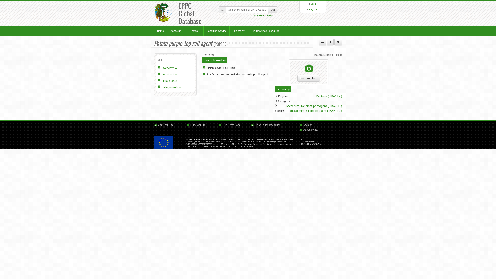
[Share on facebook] (330, 42)
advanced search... (265, 15)
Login (314, 3)
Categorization (171, 87)
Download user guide (267, 30)
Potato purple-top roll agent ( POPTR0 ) (315, 111)
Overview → (170, 68)
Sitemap (307, 125)
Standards (176, 30)
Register (313, 9)
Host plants (169, 81)
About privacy (310, 129)
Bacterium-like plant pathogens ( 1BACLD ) (314, 106)
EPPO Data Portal (232, 125)
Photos (194, 30)
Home (160, 30)
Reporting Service (216, 30)
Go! (273, 9)
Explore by (238, 30)
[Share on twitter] (338, 42)
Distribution (169, 74)
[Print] (322, 42)
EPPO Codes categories (267, 125)
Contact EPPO (165, 125)
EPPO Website (197, 125)
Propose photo (308, 78)
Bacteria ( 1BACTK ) (329, 96)
